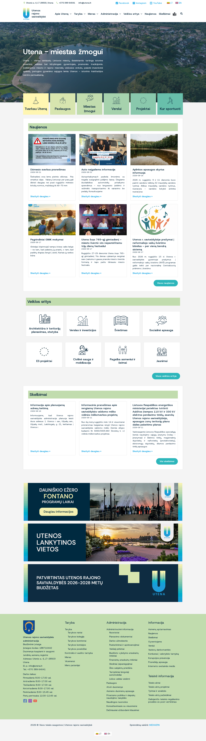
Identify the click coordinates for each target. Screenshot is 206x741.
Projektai (143, 109)
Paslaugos (63, 109)
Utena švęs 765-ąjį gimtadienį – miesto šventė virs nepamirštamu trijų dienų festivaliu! (101, 243)
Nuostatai (114, 632)
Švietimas (120, 330)
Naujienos (153, 633)
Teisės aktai (154, 682)
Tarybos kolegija (76, 636)
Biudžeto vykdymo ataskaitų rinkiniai (124, 654)
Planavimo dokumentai (120, 636)
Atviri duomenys (115, 687)
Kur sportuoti (170, 109)
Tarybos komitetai (77, 640)
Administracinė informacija (120, 629)
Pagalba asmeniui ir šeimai (122, 360)
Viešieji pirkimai (116, 648)
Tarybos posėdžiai (77, 648)
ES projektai (44, 361)
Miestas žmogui (90, 108)
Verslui (116, 109)
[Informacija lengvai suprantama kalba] (175, 14)
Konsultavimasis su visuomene (122, 706)
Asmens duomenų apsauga (120, 691)
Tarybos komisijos (77, 644)
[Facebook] (25, 701)
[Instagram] (30, 701)
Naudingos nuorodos (117, 702)
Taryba (68, 629)
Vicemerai (70, 661)
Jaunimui (161, 361)
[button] (70, 14)
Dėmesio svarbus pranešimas (48, 169)
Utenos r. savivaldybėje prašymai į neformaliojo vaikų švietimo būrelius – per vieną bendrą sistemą (153, 244)
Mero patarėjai (72, 665)
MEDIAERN (154, 724)
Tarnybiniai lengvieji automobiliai (119, 673)
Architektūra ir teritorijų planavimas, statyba (44, 330)
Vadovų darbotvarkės (159, 649)
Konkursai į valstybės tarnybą (163, 653)
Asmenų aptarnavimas (159, 629)
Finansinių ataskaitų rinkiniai (123, 659)
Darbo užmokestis (118, 640)
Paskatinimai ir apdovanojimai (124, 644)
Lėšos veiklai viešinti (119, 678)
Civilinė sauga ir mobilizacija (83, 360)
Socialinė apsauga (161, 330)
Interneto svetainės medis (161, 666)
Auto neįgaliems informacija (98, 169)
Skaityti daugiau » (40, 196)
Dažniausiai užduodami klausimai (123, 710)
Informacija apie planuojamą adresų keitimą (47, 406)
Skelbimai (153, 637)
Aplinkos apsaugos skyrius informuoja (148, 171)
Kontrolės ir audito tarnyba (79, 653)
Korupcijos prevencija (159, 658)
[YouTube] (35, 701)
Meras (68, 657)
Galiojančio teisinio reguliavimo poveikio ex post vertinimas (164, 700)
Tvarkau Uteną (36, 109)
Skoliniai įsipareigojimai (120, 663)
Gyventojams (155, 641)
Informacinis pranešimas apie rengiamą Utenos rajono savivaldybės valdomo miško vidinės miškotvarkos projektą (99, 410)
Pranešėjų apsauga (158, 662)
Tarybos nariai (75, 632)
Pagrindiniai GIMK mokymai (46, 239)
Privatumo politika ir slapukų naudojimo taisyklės (121, 696)
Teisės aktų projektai (158, 686)
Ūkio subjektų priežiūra (120, 668)
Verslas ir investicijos (82, 330)
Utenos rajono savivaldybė (39, 13)
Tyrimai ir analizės (157, 690)
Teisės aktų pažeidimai (159, 695)
